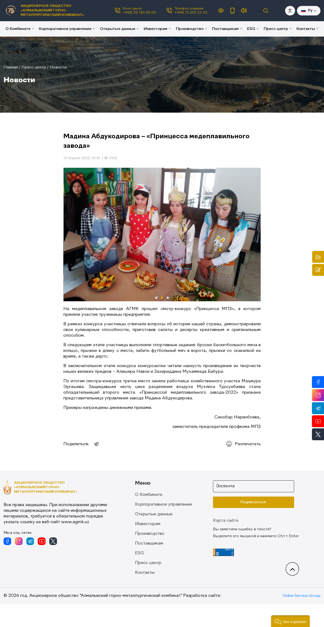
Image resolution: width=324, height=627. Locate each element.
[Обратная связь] (318, 270)
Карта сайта (225, 520)
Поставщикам (225, 29)
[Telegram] (96, 444)
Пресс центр (276, 29)
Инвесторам (155, 29)
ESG (251, 29)
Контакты (305, 29)
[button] (156, 297)
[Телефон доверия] (318, 257)
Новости (58, 67)
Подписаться (253, 502)
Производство (190, 29)
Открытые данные (117, 29)
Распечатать (248, 444)
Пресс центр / (35, 67)
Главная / (12, 67)
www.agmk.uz (75, 522)
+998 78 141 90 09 (139, 13)
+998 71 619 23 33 (191, 13)
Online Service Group (301, 596)
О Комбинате (17, 29)
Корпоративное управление (65, 29)
